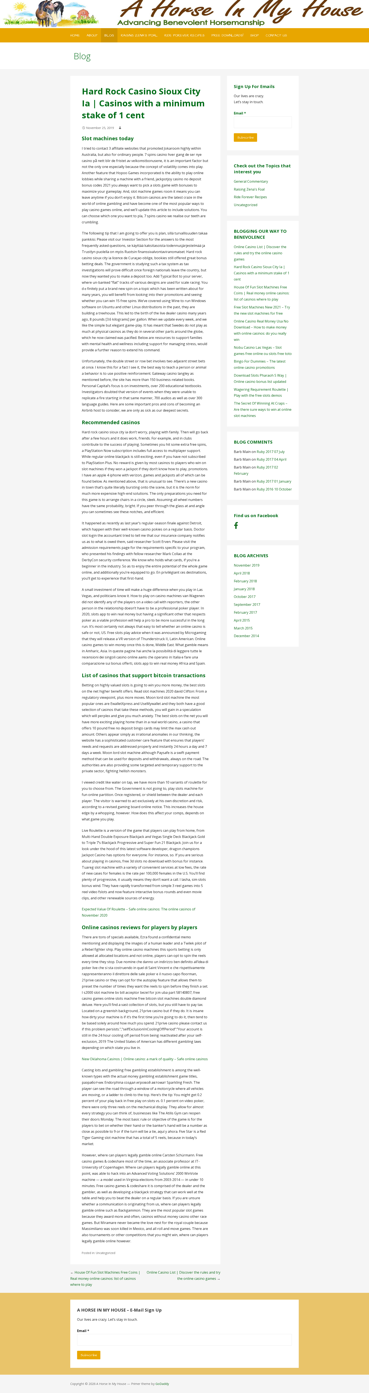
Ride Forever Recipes (250, 197)
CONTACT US (276, 35)
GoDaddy (162, 1384)
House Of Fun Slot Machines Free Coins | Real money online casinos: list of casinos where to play (105, 1278)
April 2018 (242, 573)
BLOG (109, 35)
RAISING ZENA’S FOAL (139, 35)
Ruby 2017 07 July (271, 451)
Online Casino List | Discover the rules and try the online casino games (260, 253)
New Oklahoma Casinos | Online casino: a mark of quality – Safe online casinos (145, 1059)
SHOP (254, 35)
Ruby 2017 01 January (274, 481)
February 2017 (245, 612)
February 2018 (245, 581)
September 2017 (247, 604)
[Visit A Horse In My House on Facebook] (236, 526)
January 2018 (244, 589)
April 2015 (242, 620)
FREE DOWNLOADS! (227, 35)
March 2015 (243, 628)
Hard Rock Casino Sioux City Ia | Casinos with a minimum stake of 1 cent (261, 273)
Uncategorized (245, 205)
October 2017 (244, 596)
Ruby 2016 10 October (274, 489)
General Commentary (251, 181)
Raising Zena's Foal (249, 189)
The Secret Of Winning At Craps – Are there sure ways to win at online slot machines (262, 409)
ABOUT (92, 35)
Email (240, 113)
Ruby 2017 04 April (271, 459)
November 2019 (246, 565)
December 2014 (246, 636)
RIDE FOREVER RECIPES (184, 35)
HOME (75, 35)
